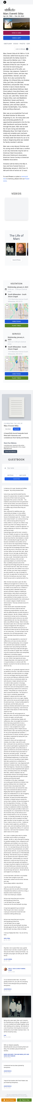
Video (15, 44)
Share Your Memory (10, 451)
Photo (22, 44)
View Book (8, 429)
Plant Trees (16, 325)
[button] (17, 309)
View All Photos (16, 260)
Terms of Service (21, 1096)
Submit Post (16, 479)
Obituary (8, 44)
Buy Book (16, 429)
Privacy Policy (12, 1096)
